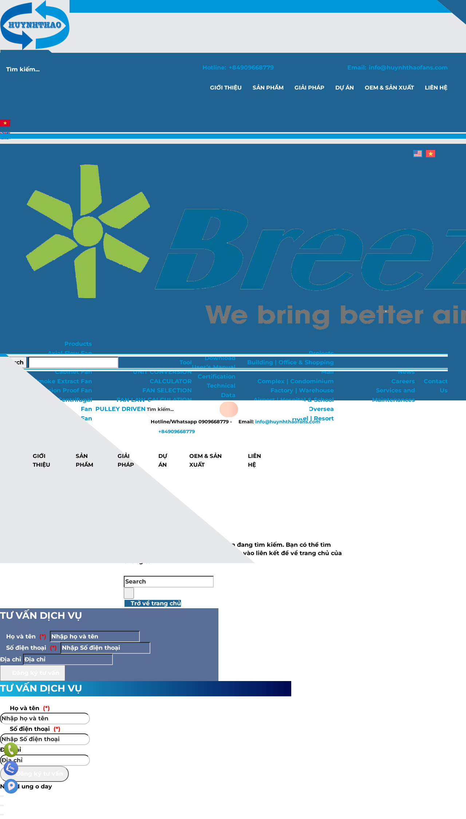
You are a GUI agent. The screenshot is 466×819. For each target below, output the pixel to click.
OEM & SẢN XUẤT (205, 460)
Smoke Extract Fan (63, 381)
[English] (5, 138)
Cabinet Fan (73, 371)
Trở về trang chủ (155, 603)
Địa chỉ (10, 659)
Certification (217, 376)
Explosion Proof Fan (61, 390)
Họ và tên (25, 636)
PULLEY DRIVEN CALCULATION (143, 408)
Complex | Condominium (295, 381)
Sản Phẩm (84, 460)
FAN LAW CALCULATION (154, 399)
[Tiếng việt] (5, 126)
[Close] (2, 805)
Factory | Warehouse (302, 390)
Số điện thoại (30, 647)
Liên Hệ (254, 460)
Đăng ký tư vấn (34, 672)
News (406, 371)
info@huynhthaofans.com (408, 67)
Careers (403, 381)
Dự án (162, 460)
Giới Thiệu (41, 460)
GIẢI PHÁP (126, 460)
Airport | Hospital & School (293, 399)
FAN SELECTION (167, 390)
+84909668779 (251, 67)
